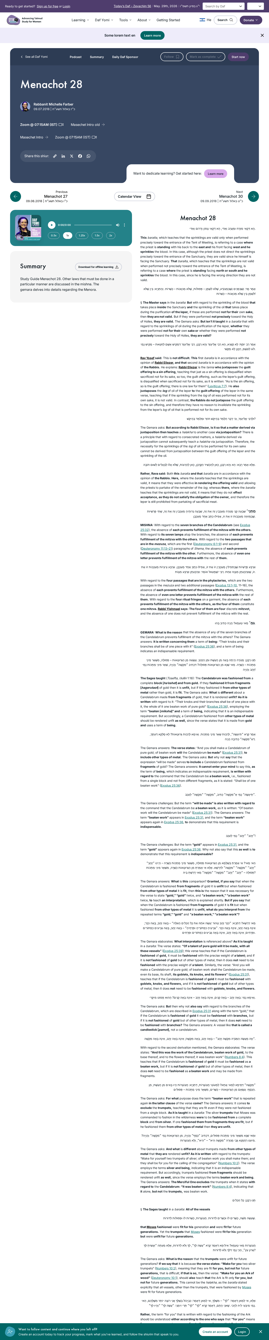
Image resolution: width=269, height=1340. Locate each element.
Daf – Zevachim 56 (132, 6)
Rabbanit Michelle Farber (53, 104)
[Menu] (124, 225)
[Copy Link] (54, 156)
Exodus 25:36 (204, 646)
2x (110, 235)
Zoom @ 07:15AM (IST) (73, 137)
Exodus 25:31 (232, 752)
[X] (71, 156)
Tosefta (172, 678)
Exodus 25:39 (172, 951)
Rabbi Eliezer (164, 362)
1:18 (190, 678)
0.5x (54, 235)
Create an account (215, 1331)
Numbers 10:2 (228, 1163)
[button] (80, 19)
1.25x (82, 235)
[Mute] (117, 225)
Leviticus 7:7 (217, 386)
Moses (151, 1227)
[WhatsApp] (88, 156)
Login (66, 6)
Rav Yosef (147, 357)
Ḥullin (183, 678)
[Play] (51, 225)
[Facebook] (80, 156)
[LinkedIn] (63, 156)
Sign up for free (47, 6)
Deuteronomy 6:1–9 (207, 544)
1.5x (97, 235)
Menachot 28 (198, 218)
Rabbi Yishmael (169, 609)
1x (67, 235)
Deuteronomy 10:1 (164, 1277)
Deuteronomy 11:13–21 (156, 548)
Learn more (152, 35)
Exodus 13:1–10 (226, 585)
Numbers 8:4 (234, 1057)
